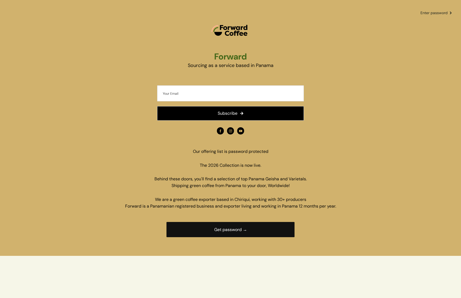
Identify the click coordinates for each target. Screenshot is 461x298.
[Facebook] (220, 131)
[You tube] (241, 131)
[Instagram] (230, 131)
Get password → (230, 229)
